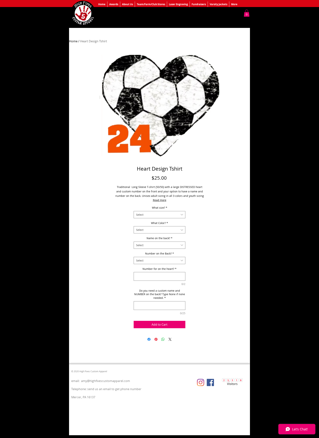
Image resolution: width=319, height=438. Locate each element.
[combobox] (159, 214)
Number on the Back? (159, 253)
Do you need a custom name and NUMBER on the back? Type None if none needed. (159, 294)
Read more (159, 200)
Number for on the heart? (159, 269)
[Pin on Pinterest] (156, 339)
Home (73, 41)
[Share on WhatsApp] (163, 339)
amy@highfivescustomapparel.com (105, 381)
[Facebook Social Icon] (210, 382)
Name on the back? (159, 238)
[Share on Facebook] (149, 339)
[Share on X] (170, 339)
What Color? (159, 223)
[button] (247, 13)
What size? (159, 207)
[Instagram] (200, 382)
